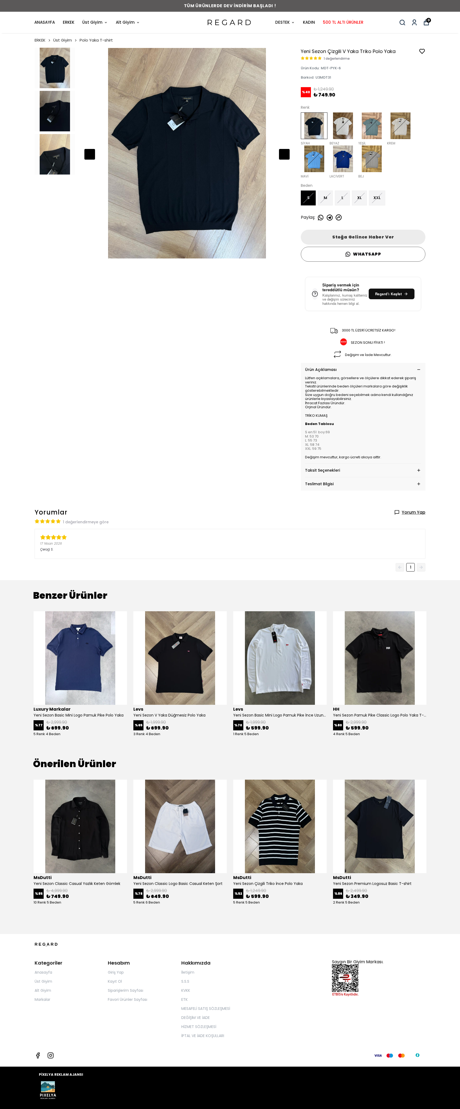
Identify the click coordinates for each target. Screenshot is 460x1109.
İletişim (187, 972)
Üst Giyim (92, 22)
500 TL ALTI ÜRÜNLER (343, 22)
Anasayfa (43, 972)
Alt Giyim (125, 22)
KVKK (185, 990)
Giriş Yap (116, 972)
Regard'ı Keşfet (388, 293)
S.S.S (185, 981)
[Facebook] (38, 1055)
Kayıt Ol (115, 981)
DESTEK (282, 22)
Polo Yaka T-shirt (96, 40)
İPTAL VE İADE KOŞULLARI (202, 1035)
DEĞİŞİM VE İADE (195, 1017)
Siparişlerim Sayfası (125, 990)
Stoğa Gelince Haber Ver (363, 237)
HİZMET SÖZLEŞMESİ (198, 1026)
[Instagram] (50, 1055)
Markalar (42, 999)
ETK (184, 999)
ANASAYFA (44, 22)
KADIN (309, 22)
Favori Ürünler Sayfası (127, 999)
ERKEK (68, 22)
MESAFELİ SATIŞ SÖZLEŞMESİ (205, 1008)
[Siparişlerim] (414, 22)
